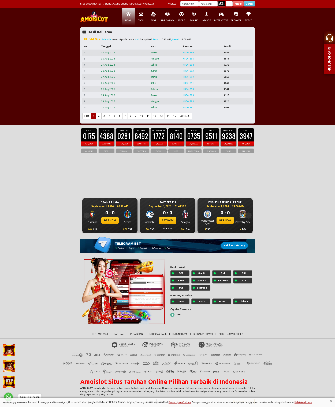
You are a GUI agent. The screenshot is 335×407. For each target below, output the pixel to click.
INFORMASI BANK (157, 334)
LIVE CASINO (167, 20)
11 (148, 115)
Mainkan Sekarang (234, 245)
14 (168, 115)
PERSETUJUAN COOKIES (231, 334)
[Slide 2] (166, 228)
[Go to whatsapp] (8, 397)
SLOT (153, 20)
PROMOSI (236, 20)
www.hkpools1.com (123, 39)
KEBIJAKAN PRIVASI (203, 334)
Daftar (249, 3)
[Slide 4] (171, 228)
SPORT (181, 20)
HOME (128, 20)
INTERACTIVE (221, 20)
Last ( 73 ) (185, 115)
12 (154, 115)
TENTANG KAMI (100, 334)
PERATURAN (136, 334)
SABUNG (194, 20)
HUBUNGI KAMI (180, 334)
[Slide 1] (164, 228)
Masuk (238, 3)
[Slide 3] (168, 228)
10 (141, 115)
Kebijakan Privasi (303, 402)
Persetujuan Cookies (180, 402)
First (86, 115)
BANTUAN (119, 334)
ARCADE (206, 20)
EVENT (248, 20)
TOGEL (141, 20)
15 (174, 115)
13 (161, 115)
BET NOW (110, 220)
